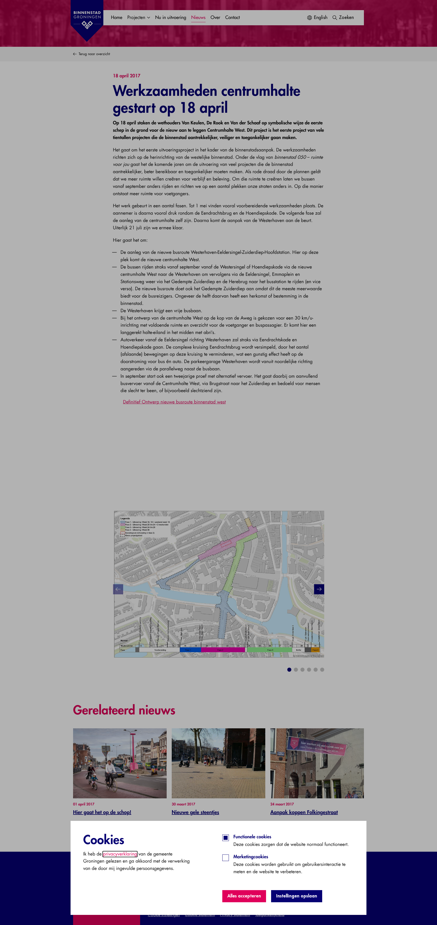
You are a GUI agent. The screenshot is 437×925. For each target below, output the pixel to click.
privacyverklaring (120, 854)
